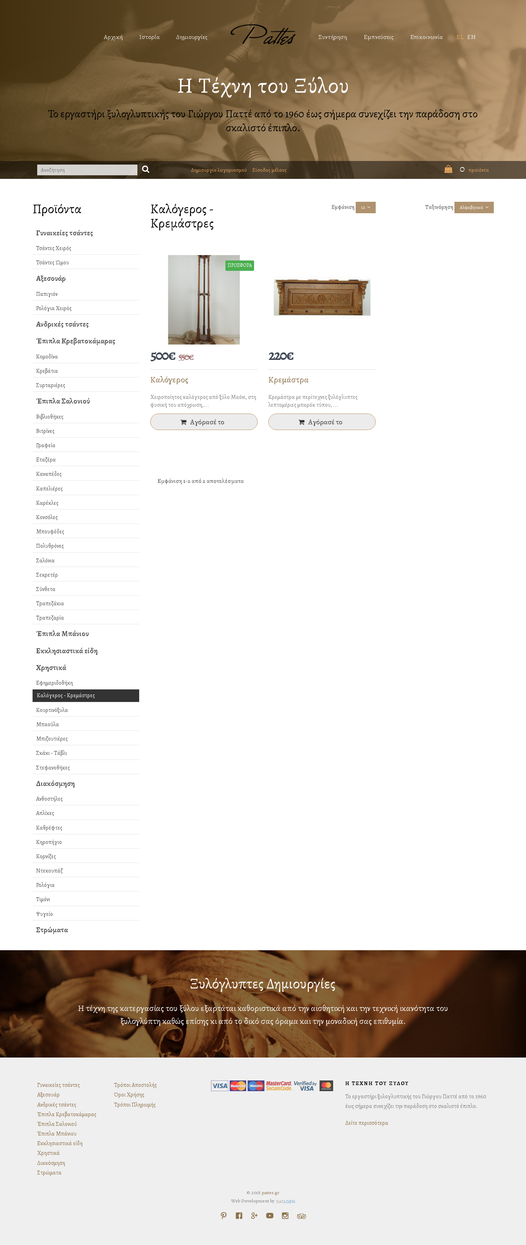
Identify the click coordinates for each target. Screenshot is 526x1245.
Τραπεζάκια (50, 603)
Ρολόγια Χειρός (54, 308)
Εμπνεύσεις (379, 37)
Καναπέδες (49, 474)
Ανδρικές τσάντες (62, 324)
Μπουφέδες (50, 532)
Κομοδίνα (47, 357)
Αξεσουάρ (51, 278)
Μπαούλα (47, 724)
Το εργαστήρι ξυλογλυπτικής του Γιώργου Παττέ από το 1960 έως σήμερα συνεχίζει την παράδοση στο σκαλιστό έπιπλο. (263, 121)
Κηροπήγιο (49, 842)
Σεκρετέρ (47, 575)
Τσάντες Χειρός (53, 248)
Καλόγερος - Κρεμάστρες (66, 695)
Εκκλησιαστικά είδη (67, 651)
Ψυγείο (44, 914)
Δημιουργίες (192, 37)
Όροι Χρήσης (129, 1095)
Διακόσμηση (55, 783)
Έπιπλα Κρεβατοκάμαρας (75, 341)
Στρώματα (52, 930)
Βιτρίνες (45, 431)
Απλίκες (45, 813)
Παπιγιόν (47, 294)
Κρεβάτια (47, 371)
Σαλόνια (45, 561)
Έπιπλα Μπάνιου (62, 634)
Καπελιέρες (49, 489)
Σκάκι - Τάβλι (51, 753)
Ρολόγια (45, 885)
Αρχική (113, 37)
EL (459, 37)
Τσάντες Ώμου (52, 263)
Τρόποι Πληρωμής (135, 1105)
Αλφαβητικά (471, 207)
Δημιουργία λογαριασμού (219, 170)
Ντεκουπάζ (49, 871)
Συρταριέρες (50, 385)
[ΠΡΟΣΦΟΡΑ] (204, 299)
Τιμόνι (43, 899)
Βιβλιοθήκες (49, 417)
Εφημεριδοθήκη (54, 683)
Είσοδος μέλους (269, 170)
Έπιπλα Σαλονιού (63, 401)
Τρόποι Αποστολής (135, 1085)
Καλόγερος (169, 379)
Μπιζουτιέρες (52, 739)
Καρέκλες (47, 503)
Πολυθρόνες (50, 546)
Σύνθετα (45, 589)
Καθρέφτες (49, 828)
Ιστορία (149, 37)
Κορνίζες (46, 856)
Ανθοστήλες (49, 799)
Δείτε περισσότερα (366, 1123)
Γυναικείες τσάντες (64, 233)
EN (471, 37)
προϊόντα (474, 170)
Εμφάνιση (343, 207)
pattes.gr (270, 1192)
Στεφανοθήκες (53, 768)
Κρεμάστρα (288, 379)
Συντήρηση (332, 37)
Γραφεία (45, 445)
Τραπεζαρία (50, 618)
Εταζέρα (46, 460)
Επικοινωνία (426, 37)
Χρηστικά (51, 668)
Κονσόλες (47, 517)
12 (363, 207)
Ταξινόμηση (439, 207)
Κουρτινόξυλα (52, 710)
